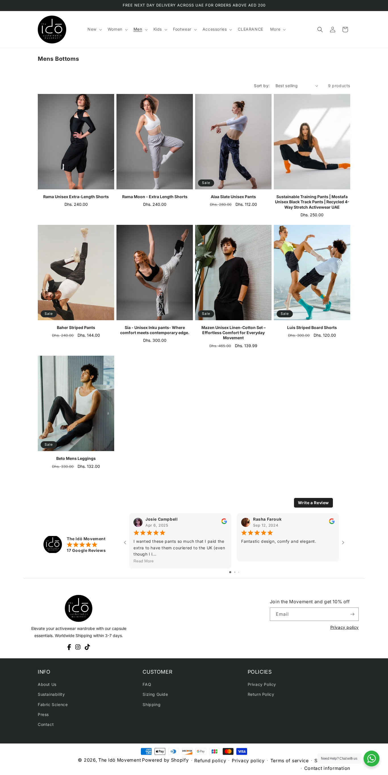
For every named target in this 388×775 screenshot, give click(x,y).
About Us (47, 684)
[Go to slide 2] (234, 572)
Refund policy (210, 760)
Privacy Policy (262, 684)
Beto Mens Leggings (76, 458)
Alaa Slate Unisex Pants (233, 196)
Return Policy (261, 694)
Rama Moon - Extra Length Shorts (154, 196)
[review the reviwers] (224, 522)
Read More (143, 561)
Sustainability (51, 694)
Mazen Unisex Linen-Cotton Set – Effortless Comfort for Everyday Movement (233, 332)
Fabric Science (53, 704)
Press (43, 714)
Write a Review (313, 502)
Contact (46, 724)
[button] (94, 29)
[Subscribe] (352, 614)
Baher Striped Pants (76, 327)
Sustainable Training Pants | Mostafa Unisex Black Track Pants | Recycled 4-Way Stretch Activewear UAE (312, 201)
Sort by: (262, 85)
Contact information (327, 768)
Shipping (151, 704)
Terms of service (289, 760)
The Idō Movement (119, 760)
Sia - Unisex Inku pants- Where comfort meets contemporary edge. (154, 330)
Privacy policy (344, 627)
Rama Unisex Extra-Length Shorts (76, 196)
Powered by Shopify (165, 760)
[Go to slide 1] (230, 572)
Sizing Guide (155, 694)
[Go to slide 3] (238, 572)
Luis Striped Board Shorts (312, 327)
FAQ (147, 684)
